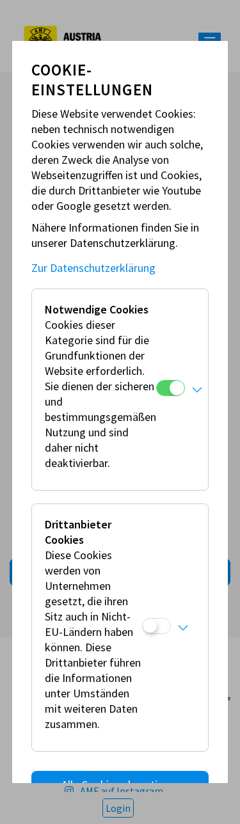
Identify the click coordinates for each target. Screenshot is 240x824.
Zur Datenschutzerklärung (93, 267)
